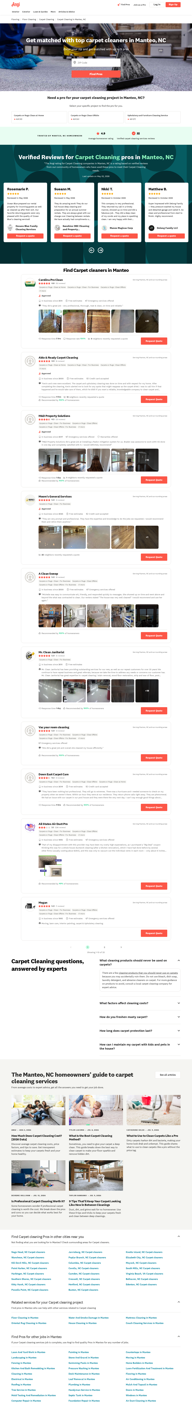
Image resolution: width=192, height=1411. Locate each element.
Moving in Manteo (135, 1357)
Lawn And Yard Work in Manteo (28, 1352)
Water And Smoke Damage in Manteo (89, 1317)
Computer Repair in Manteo (26, 1400)
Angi (13, 1130)
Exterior (26, 11)
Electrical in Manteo (22, 1379)
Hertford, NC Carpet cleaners (84, 1284)
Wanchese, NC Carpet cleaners (27, 1257)
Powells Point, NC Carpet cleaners (29, 1289)
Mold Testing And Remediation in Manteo (33, 1395)
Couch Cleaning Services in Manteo (145, 1323)
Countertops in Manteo (138, 1352)
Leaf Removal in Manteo (82, 1379)
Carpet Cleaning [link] (46, 19)
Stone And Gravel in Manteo (84, 1357)
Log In (157, 4)
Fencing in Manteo (21, 1363)
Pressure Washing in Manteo (84, 1368)
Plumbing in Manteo (79, 1384)
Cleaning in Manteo (21, 1373)
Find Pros (96, 74)
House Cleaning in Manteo (83, 1323)
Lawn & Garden (40, 11)
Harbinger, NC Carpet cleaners (27, 1273)
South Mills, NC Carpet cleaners (143, 1268)
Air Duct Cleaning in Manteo (141, 1400)
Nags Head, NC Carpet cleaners (28, 1252)
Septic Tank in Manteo (80, 1395)
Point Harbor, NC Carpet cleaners (29, 1268)
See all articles (168, 1074)
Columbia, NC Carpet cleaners (85, 1262)
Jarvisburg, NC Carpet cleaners (85, 1252)
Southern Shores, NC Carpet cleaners (31, 1279)
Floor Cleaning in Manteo (24, 1317)
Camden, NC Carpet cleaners (84, 1273)
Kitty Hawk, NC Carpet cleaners (28, 1284)
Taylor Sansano (78, 1195)
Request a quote (25, 235)
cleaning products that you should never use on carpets (148, 972)
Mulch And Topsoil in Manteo (141, 1384)
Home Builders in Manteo (139, 1363)
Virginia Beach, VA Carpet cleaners (144, 1273)
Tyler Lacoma (76, 1130)
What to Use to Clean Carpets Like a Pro (152, 1136)
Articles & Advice (66, 11)
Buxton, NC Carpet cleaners (83, 1289)
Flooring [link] (15, 19)
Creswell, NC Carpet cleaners (84, 1279)
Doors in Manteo (135, 1390)
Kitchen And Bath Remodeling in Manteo (33, 1368)
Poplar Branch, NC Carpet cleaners (87, 1257)
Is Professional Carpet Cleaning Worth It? (38, 1201)
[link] (10, 228)
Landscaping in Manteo (23, 1357)
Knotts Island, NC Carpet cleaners (144, 1252)
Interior (15, 11)
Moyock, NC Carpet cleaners (141, 1262)
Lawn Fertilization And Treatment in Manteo (149, 1368)
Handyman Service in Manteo (84, 1390)
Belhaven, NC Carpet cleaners (142, 1279)
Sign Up (173, 4)
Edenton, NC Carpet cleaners (141, 1284)
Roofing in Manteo (21, 1384)
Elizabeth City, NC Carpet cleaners (144, 1257)
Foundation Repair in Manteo (84, 1400)
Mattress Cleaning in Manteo (141, 1317)
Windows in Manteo (136, 1395)
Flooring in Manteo (136, 1373)
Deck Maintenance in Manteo (84, 1373)
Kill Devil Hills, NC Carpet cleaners (30, 1262)
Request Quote (154, 341)
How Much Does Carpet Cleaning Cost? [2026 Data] (36, 1137)
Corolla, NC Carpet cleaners (84, 1268)
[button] (50, 321)
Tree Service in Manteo (23, 1390)
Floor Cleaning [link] (29, 19)
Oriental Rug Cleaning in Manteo (28, 1323)
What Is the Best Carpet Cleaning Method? (90, 1137)
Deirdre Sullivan (20, 1195)
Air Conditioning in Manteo (140, 1379)
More (53, 11)
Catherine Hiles (135, 1130)
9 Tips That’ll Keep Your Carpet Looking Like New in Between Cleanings (95, 1203)
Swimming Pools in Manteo (83, 1363)
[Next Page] (121, 947)
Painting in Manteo (79, 1352)
